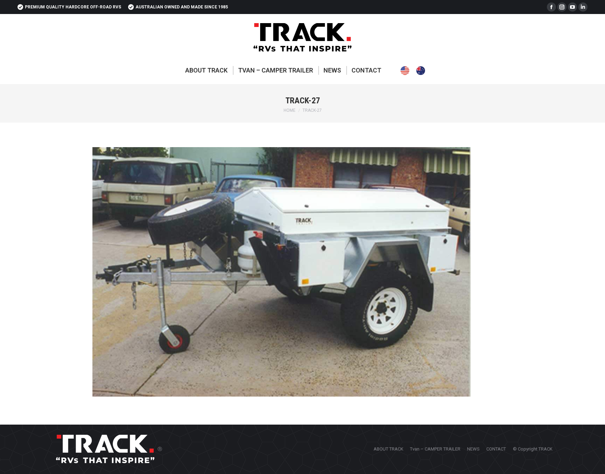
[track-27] (302, 272)
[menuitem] (206, 70)
